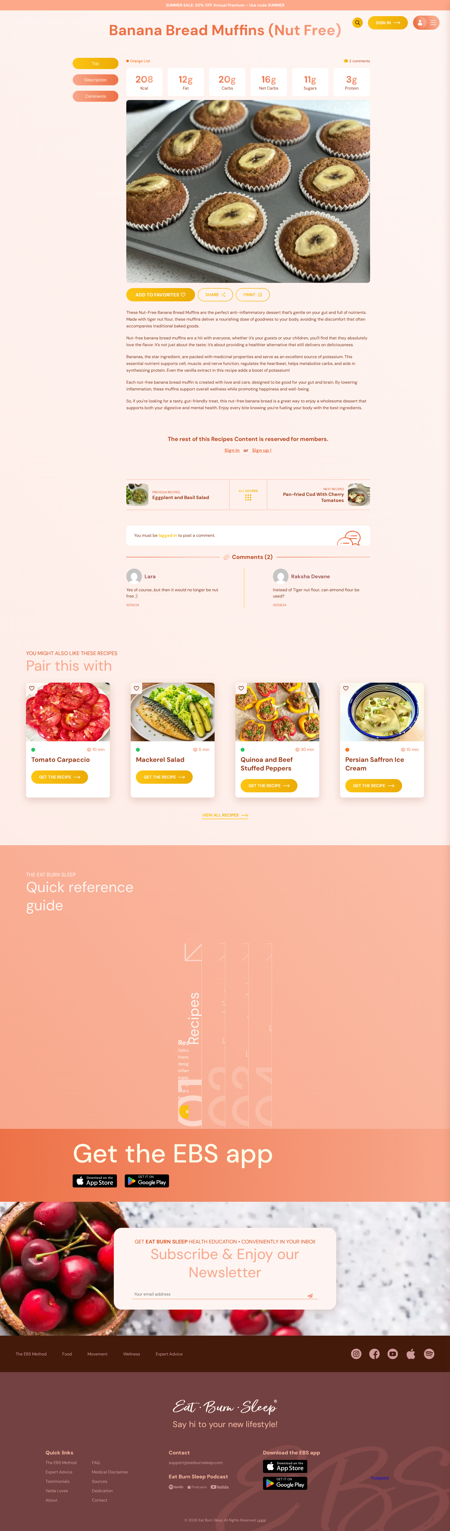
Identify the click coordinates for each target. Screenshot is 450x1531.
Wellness (131, 1354)
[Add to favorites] (68, 712)
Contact (99, 1500)
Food (108, 22)
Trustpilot (380, 1478)
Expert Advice (178, 22)
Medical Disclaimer (110, 1472)
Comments (95, 96)
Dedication (102, 1490)
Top (95, 63)
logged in (168, 535)
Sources (99, 1481)
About (51, 1500)
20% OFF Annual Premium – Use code (225, 5)
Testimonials (58, 1481)
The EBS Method (31, 1354)
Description (95, 80)
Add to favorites (157, 295)
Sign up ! (262, 450)
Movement (98, 1354)
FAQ (96, 1462)
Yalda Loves (57, 1490)
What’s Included (250, 22)
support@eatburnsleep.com (196, 1462)
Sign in (232, 450)
